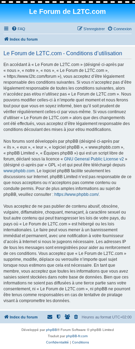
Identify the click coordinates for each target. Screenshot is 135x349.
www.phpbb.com (19, 170)
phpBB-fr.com (77, 336)
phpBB (51, 330)
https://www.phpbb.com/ (76, 194)
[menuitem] (18, 29)
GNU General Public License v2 (94, 159)
